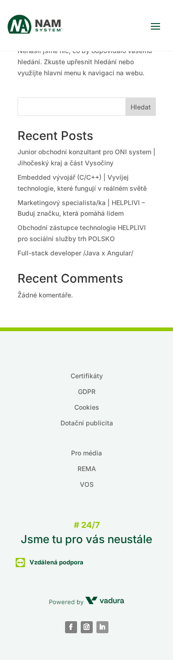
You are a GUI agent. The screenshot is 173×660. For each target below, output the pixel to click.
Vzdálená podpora (57, 562)
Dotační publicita (86, 423)
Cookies (86, 407)
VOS (87, 484)
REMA (87, 468)
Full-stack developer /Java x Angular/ (75, 253)
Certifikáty (87, 376)
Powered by (67, 602)
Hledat (141, 107)
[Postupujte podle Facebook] (71, 627)
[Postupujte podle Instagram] (87, 627)
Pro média (86, 453)
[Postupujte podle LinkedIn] (102, 627)
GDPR (86, 391)
